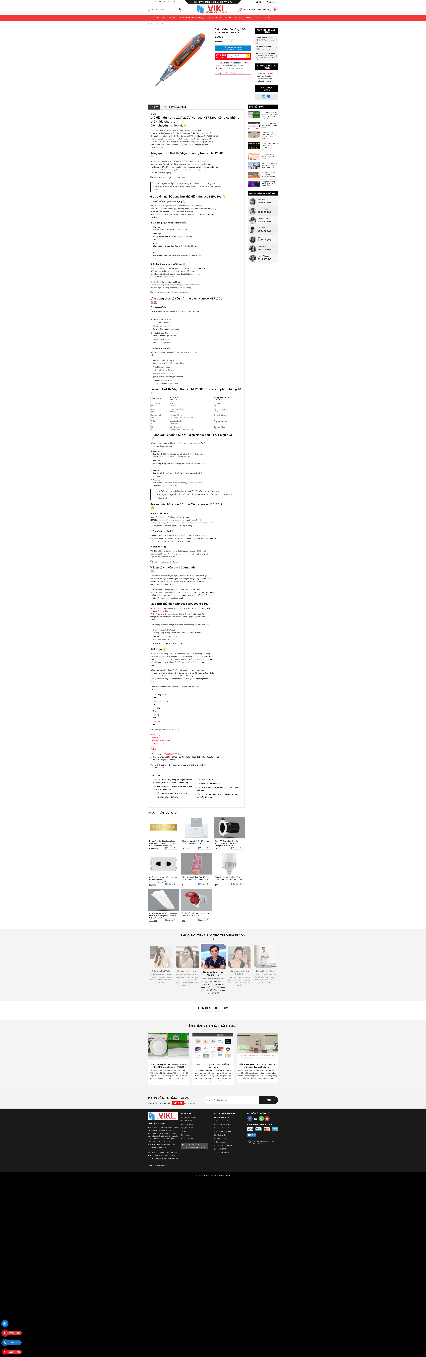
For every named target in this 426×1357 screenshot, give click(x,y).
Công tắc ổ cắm (169, 18)
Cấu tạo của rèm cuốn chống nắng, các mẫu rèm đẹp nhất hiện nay (270, 135)
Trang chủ (154, 18)
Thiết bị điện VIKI (171, 754)
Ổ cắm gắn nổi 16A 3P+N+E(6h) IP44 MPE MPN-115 (195, 914)
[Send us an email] (255, 1110)
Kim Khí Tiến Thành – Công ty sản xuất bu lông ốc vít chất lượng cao (270, 146)
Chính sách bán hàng (264, 79)
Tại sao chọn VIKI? (155, 2)
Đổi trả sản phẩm (220, 1126)
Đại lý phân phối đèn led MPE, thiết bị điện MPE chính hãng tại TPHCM (270, 115)
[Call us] (261, 1110)
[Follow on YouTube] (267, 1110)
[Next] (279, 964)
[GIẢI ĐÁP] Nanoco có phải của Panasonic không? (269, 175)
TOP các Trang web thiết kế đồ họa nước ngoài (269, 125)
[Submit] (180, 9)
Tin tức (259, 18)
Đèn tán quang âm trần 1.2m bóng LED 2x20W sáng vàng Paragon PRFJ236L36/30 (163, 915)
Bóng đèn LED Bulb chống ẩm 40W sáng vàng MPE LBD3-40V (228, 878)
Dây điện (249, 18)
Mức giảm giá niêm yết (222, 1109)
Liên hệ (267, 18)
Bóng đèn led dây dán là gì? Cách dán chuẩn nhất (269, 184)
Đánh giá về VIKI (220, 1140)
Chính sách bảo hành (221, 1119)
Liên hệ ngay (260, 2)
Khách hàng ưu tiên (221, 1133)
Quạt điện (238, 18)
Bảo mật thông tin (220, 1130)
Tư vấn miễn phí (272, 2)
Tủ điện (228, 18)
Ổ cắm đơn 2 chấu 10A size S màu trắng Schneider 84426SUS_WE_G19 (163, 879)
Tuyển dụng (185, 1126)
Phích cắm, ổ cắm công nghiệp (191, 18)
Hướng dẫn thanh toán (265, 81)
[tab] (154, 107)
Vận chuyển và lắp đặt (222, 1116)
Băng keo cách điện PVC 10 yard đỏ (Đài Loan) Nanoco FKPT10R (195, 878)
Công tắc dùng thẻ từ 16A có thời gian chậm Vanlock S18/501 (195, 842)
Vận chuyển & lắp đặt (175, 107)
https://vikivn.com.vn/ (174, 643)
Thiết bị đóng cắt (214, 18)
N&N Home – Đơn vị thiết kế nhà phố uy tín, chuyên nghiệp (269, 165)
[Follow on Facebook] (250, 1110)
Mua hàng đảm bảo (264, 76)
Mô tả (155, 107)
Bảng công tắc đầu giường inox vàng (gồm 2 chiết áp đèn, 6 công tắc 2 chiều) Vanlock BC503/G (163, 843)
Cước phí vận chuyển (221, 1144)
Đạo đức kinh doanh (188, 1109)
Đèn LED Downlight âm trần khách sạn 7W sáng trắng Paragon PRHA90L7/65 (226, 843)
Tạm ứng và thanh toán (222, 1123)
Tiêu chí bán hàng (187, 1112)
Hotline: (265, 74)
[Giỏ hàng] (275, 9)
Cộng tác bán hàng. (188, 1119)
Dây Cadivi (154, 735)
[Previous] (147, 964)
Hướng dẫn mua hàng (222, 1112)
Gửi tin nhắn (171, 848)
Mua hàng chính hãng (171, 2)
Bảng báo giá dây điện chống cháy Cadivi (268, 156)
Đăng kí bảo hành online (223, 1137)
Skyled (162, 743)
